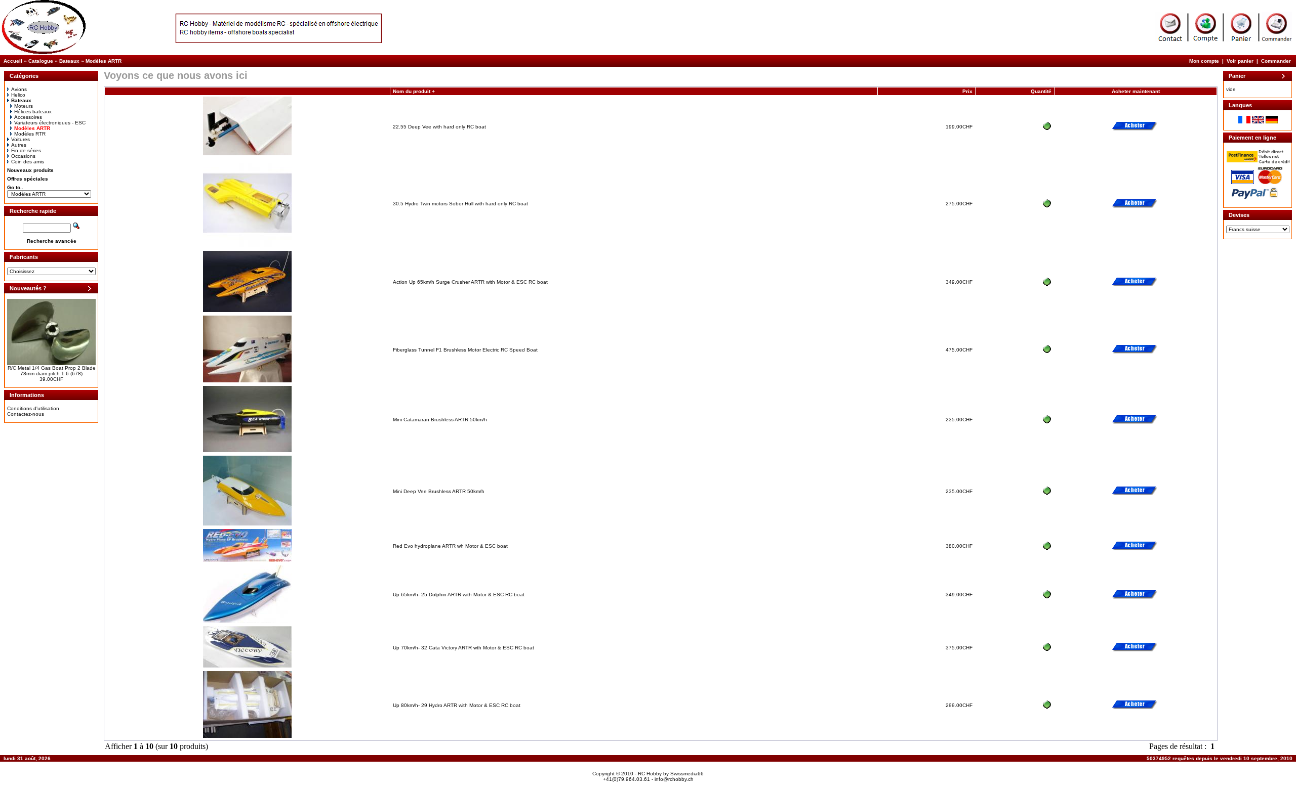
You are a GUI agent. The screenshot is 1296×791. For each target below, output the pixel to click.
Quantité (1041, 91)
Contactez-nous (25, 414)
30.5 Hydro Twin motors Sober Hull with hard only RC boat (460, 203)
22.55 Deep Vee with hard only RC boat (439, 126)
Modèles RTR (30, 134)
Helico (18, 95)
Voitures (20, 139)
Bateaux (69, 61)
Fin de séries (26, 150)
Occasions (23, 156)
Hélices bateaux (33, 111)
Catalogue (40, 61)
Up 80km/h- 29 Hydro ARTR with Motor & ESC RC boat (456, 705)
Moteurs (23, 106)
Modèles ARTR (104, 61)
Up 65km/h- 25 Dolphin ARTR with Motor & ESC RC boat (458, 594)
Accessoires (28, 117)
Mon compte (1204, 61)
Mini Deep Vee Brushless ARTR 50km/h (438, 491)
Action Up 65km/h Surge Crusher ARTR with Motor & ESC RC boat (470, 282)
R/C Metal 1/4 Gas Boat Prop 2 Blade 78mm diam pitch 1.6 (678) (52, 370)
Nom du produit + (414, 91)
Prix (967, 91)
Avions (19, 89)
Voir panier (1240, 61)
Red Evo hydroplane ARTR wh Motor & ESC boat (450, 546)
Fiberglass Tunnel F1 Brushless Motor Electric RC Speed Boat (465, 350)
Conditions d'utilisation (33, 408)
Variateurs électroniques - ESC (50, 122)
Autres (18, 145)
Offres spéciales (27, 179)
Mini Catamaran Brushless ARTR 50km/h (440, 419)
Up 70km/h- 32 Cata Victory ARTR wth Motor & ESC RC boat (463, 647)
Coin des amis (27, 161)
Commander (1276, 61)
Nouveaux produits (30, 170)
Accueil (13, 61)
